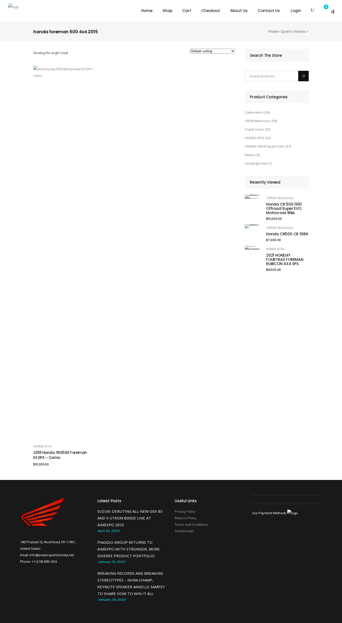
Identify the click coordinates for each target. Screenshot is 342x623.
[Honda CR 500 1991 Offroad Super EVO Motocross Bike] (252, 197)
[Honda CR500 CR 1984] (252, 226)
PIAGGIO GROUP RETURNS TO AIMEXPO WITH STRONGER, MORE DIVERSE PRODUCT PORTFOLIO (128, 549)
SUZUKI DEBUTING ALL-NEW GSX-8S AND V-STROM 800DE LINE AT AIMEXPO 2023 (129, 518)
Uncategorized (256, 163)
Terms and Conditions (191, 524)
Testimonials (184, 531)
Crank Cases (254, 129)
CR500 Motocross (258, 121)
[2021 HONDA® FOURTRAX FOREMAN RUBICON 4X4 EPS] (252, 248)
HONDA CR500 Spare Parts (265, 146)
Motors (250, 155)
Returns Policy (185, 518)
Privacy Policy (185, 511)
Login (296, 11)
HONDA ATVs (42, 446)
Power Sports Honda (286, 31)
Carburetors (254, 112)
